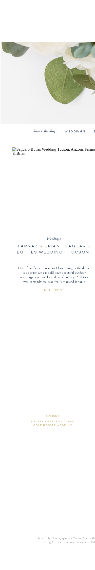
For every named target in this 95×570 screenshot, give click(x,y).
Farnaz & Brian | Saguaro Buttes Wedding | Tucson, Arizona (54, 252)
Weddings (54, 239)
